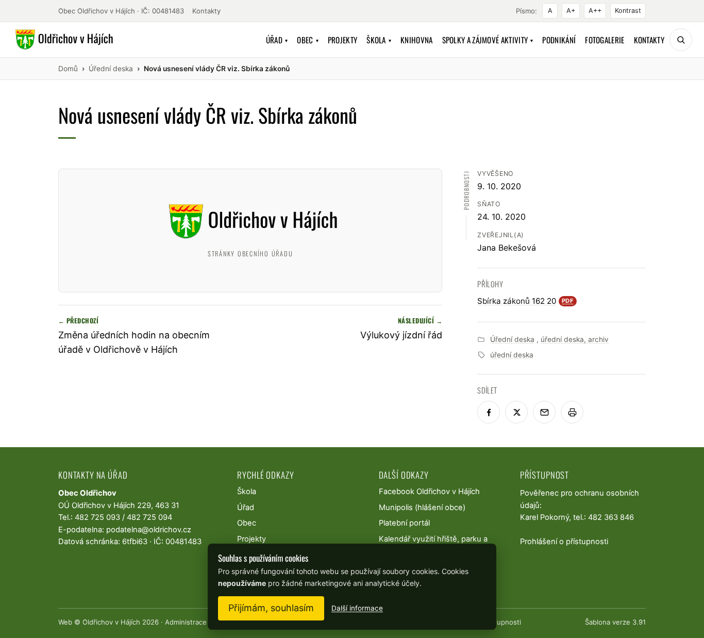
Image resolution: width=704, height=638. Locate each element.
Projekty (342, 39)
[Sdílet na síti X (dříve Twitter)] (516, 412)
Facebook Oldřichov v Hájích (429, 491)
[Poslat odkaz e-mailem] (544, 412)
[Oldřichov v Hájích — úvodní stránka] (62, 39)
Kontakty (206, 11)
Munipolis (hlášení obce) (422, 507)
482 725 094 (149, 517)
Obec (308, 39)
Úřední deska (512, 339)
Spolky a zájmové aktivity (487, 39)
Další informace (357, 608)
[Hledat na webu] (680, 39)
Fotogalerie (604, 39)
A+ (570, 10)
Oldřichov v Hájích (111, 622)
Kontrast (628, 10)
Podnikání (559, 39)
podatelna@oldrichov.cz (148, 529)
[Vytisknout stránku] (572, 412)
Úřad (277, 39)
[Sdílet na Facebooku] (488, 412)
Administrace (186, 622)
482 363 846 (611, 517)
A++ (595, 10)
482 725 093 (97, 517)
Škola (378, 39)
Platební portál (404, 523)
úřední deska (511, 355)
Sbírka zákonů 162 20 (525, 301)
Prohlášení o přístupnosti (564, 541)
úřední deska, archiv (575, 339)
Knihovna (416, 39)
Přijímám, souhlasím (271, 607)
